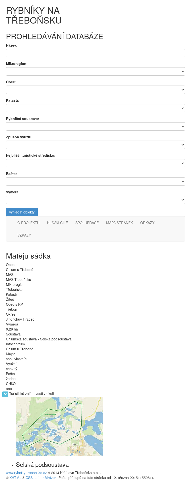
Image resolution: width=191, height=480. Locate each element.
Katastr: (12, 100)
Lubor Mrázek (45, 477)
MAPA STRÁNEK (119, 222)
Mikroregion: (17, 63)
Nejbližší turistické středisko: (30, 155)
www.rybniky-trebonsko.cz (26, 472)
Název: (11, 45)
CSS (29, 477)
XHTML (15, 477)
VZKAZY (24, 235)
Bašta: (11, 173)
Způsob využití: (19, 136)
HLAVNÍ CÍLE (57, 222)
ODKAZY (147, 222)
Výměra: (13, 191)
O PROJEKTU (28, 222)
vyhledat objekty (22, 212)
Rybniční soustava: (22, 118)
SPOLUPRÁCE (87, 222)
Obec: (11, 81)
